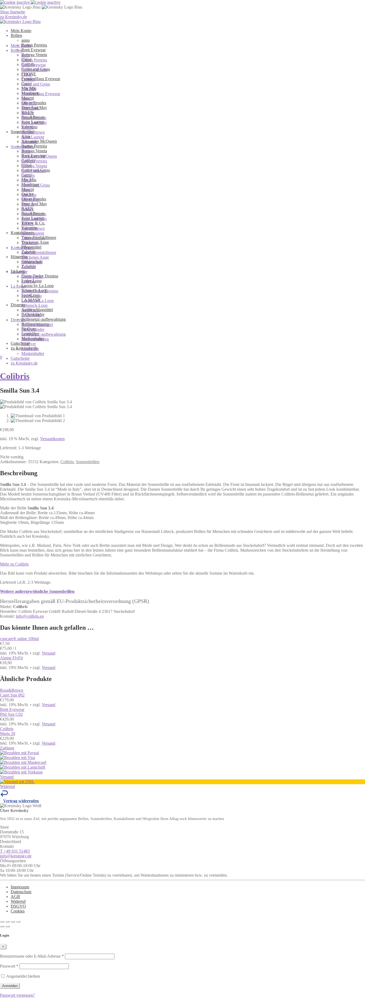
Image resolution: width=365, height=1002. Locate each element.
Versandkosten (52, 438)
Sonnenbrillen (22, 146)
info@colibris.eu (30, 616)
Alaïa (25, 151)
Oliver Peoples (33, 117)
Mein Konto (21, 30)
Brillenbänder (32, 329)
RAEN (27, 127)
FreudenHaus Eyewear (40, 78)
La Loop (18, 286)
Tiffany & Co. (33, 238)
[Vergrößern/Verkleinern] (2, 921)
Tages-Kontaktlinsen (38, 252)
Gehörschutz (32, 276)
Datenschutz (21, 891)
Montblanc (30, 108)
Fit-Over (28, 344)
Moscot (27, 113)
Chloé (26, 74)
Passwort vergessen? (17, 995)
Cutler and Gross (35, 84)
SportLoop (30, 310)
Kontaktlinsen (22, 247)
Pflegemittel (31, 262)
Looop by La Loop (37, 285)
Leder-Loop (31, 295)
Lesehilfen (30, 348)
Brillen (16, 35)
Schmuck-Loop (34, 305)
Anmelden (10, 986)
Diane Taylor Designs (39, 291)
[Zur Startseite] (20, 21)
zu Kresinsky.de (24, 363)
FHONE (28, 89)
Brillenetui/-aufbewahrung (43, 319)
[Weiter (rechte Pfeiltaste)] (7, 926)
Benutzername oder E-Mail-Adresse (32, 956)
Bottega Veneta (34, 54)
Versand (48, 653)
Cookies (18, 911)
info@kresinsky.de (16, 856)
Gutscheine (20, 343)
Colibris (28, 79)
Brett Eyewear (33, 50)
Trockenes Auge (35, 257)
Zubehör (28, 267)
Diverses (18, 320)
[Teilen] (13, 921)
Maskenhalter (32, 353)
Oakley (27, 209)
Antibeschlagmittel (37, 324)
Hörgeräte (19, 256)
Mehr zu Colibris (14, 564)
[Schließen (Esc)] (18, 921)
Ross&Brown (33, 132)
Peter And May (34, 204)
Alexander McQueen (39, 141)
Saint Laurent (32, 137)
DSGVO (18, 906)
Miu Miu (28, 103)
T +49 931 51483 (15, 851)
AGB (15, 896)
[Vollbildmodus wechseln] (7, 921)
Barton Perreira (34, 45)
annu (25, 40)
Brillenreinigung (35, 339)
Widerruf (18, 901)
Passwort (9, 966)
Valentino (29, 142)
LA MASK (31, 315)
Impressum (20, 887)
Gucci (26, 98)
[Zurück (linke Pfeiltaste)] (2, 926)
